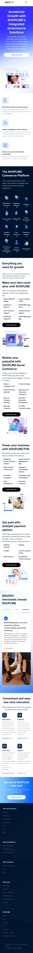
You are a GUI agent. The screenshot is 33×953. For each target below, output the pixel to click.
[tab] (6, 611)
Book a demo (16, 54)
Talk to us (20, 773)
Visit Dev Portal (7, 773)
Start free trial (16, 47)
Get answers (6, 738)
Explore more (21, 738)
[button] (26, 2)
